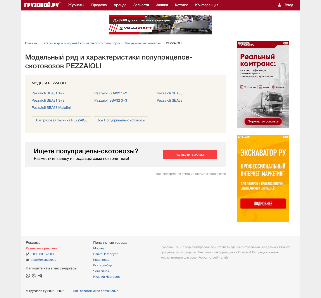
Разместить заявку (190, 154)
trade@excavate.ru (44, 259)
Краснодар (101, 259)
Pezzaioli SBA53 (170, 93)
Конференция (206, 5)
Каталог (181, 5)
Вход (289, 5)
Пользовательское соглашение (95, 291)
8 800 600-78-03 (42, 254)
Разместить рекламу (41, 248)
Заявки (162, 5)
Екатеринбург (103, 265)
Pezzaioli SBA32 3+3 (110, 100)
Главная (31, 43)
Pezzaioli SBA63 (170, 100)
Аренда (120, 5)
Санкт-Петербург (105, 254)
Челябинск (101, 271)
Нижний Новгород (106, 276)
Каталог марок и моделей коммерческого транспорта (81, 43)
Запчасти (141, 5)
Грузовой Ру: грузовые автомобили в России (42, 5)
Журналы (76, 5)
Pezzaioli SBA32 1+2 (110, 93)
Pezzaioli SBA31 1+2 (48, 93)
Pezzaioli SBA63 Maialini (51, 108)
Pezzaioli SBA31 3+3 (48, 100)
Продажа (99, 5)
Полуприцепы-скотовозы (143, 43)
